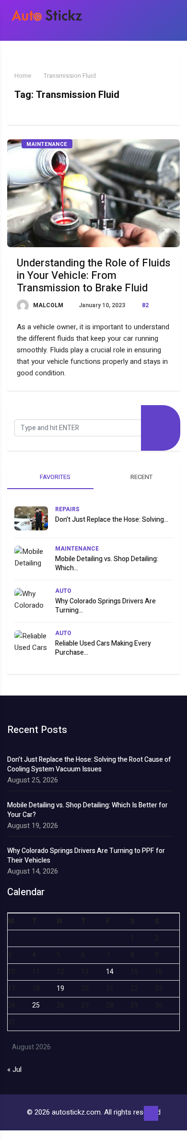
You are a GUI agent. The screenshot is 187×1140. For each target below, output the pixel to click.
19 (60, 989)
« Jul (14, 1069)
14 (110, 972)
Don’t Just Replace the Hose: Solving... (111, 520)
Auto (63, 591)
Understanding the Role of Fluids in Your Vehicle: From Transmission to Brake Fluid (93, 275)
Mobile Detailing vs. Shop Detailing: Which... (106, 563)
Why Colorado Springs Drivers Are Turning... (105, 605)
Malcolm (47, 305)
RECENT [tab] (140, 476)
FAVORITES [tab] (54, 476)
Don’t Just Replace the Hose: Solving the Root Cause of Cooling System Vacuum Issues (89, 764)
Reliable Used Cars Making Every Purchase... (103, 648)
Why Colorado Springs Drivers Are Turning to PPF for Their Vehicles (86, 855)
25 (36, 1005)
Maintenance (47, 144)
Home (22, 75)
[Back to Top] (151, 1113)
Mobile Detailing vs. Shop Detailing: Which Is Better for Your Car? (87, 810)
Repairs (67, 509)
